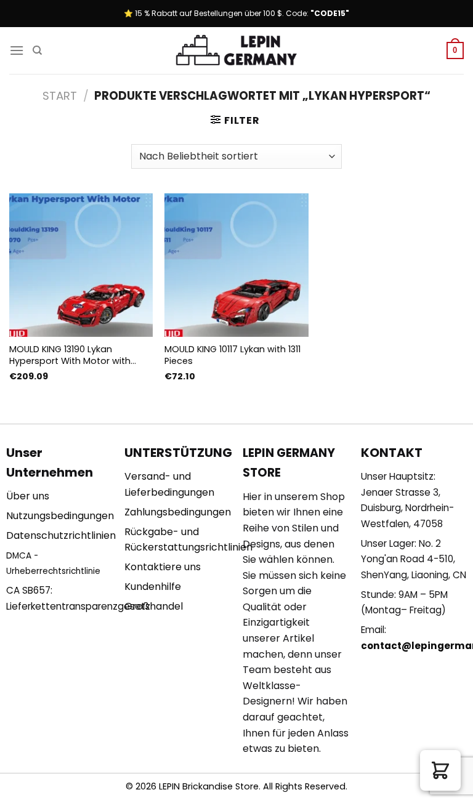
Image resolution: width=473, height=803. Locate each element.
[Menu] (16, 50)
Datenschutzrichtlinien (61, 535)
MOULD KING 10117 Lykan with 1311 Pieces (232, 355)
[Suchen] (37, 50)
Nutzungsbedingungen (60, 516)
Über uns (27, 496)
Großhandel (153, 606)
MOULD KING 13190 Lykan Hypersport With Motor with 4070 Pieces (70, 355)
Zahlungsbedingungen (177, 512)
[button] (440, 770)
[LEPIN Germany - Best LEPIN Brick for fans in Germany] (236, 51)
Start (59, 95)
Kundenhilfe (152, 586)
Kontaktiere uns (162, 567)
